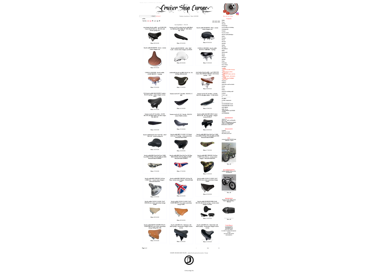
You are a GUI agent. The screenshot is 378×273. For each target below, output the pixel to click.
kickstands (224, 52)
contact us (224, 119)
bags (223, 22)
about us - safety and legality (228, 120)
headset (224, 46)
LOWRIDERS (225, 113)
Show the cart (226, 16)
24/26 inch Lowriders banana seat (227, 72)
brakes (224, 23)
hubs (223, 50)
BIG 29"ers (225, 109)
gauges (224, 43)
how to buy (224, 121)
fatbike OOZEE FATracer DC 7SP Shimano (229, 172)
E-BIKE (224, 98)
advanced (158, 16)
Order (231, 16)
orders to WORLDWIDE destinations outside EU (227, 124)
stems (223, 86)
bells (223, 20)
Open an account (226, 132)
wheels (224, 93)
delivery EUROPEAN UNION (228, 122)
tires (223, 87)
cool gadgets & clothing (228, 27)
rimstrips (224, 62)
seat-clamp (225, 64)
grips (223, 45)
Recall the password (226, 133)
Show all (229, 164)
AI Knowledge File (189, 270)
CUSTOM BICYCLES (227, 103)
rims (223, 61)
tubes (223, 89)
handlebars (225, 48)
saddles (224, 68)
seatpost (224, 66)
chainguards (225, 29)
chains (223, 31)
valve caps (224, 95)
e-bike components (226, 100)
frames (224, 41)
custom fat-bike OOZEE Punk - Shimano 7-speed (229, 140)
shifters (224, 82)
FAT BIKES (225, 107)
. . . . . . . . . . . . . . (226, 96)
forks (223, 39)
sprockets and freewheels (228, 84)
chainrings (224, 25)
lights (223, 55)
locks (223, 54)
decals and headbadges (227, 34)
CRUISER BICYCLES (227, 105)
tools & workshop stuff (227, 91)
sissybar (224, 80)
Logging (224, 130)
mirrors (224, 57)
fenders (224, 38)
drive (223, 36)
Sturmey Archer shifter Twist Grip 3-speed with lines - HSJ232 (229, 200)
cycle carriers (225, 32)
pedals (223, 59)
